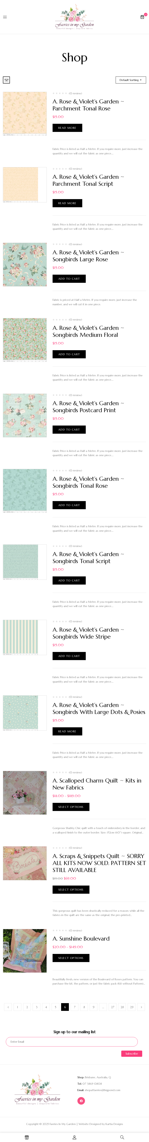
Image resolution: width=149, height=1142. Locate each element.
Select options (71, 807)
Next (141, 1007)
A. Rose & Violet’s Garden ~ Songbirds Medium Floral (88, 331)
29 (131, 1007)
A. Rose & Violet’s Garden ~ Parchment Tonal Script (88, 180)
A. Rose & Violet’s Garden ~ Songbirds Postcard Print (88, 407)
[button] (142, 17)
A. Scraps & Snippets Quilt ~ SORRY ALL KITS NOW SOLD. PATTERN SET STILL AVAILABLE (99, 863)
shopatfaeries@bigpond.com (102, 1090)
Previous (8, 1007)
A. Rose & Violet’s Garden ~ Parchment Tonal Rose (88, 105)
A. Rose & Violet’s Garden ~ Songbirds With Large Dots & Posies (99, 708)
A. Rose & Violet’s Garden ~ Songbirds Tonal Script (88, 557)
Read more (67, 128)
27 (112, 1007)
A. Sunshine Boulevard (81, 938)
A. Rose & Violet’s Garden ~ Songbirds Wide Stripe (88, 633)
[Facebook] (81, 1101)
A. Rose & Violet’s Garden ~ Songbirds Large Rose (88, 256)
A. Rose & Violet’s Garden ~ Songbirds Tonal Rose (88, 482)
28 (122, 1007)
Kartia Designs (114, 1124)
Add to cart (69, 278)
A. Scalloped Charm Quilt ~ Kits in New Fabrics (97, 784)
